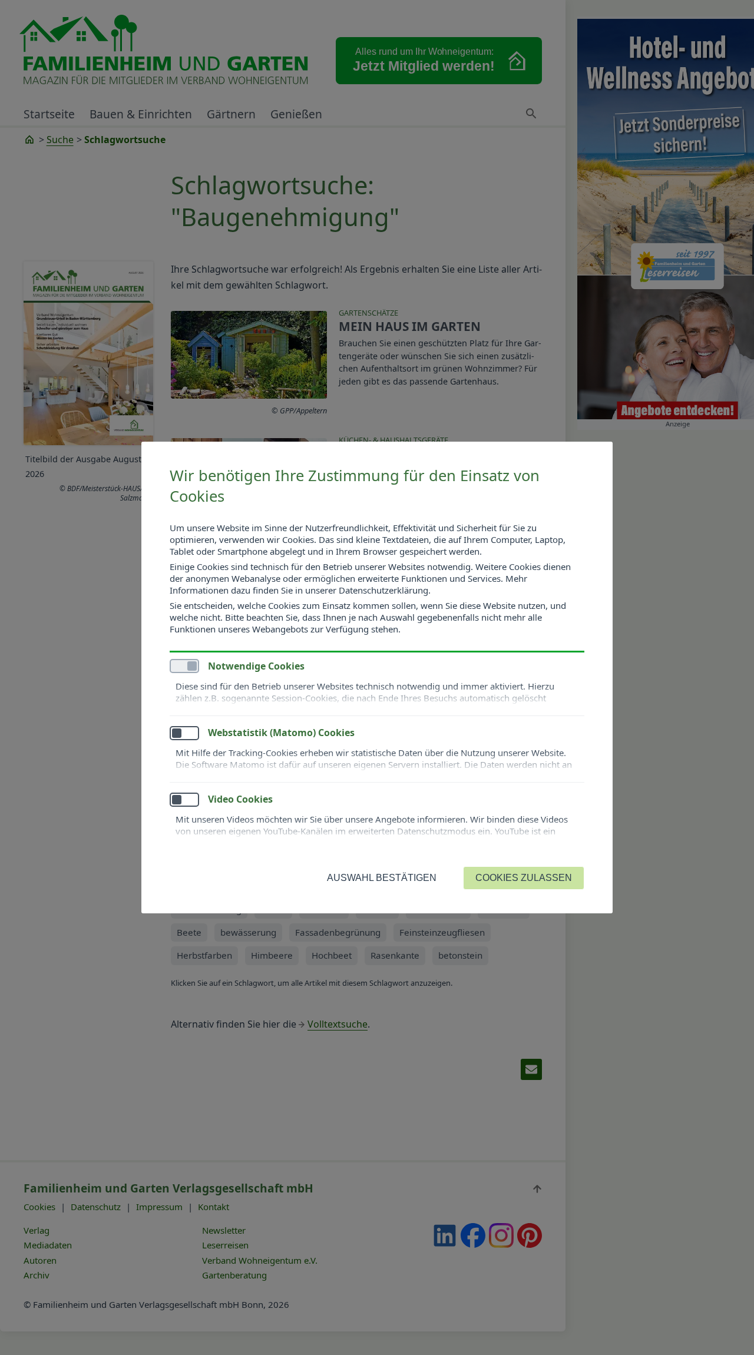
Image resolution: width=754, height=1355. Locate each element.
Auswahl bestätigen (381, 878)
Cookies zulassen (523, 878)
